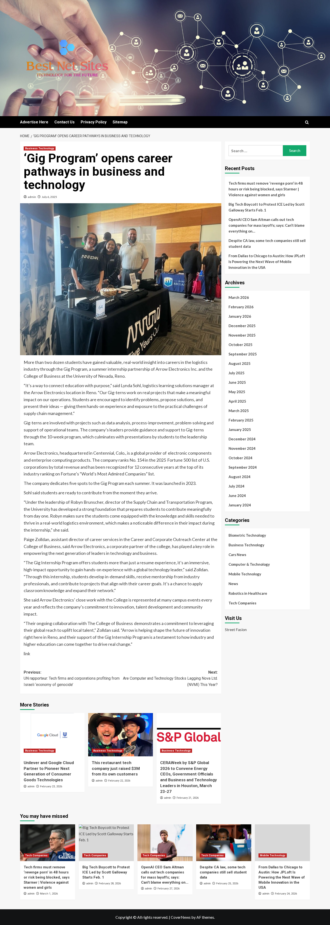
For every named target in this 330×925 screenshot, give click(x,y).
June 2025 (237, 382)
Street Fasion (236, 629)
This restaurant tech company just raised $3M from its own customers (116, 768)
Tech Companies (242, 603)
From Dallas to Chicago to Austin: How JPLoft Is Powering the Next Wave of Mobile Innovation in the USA (267, 262)
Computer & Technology (249, 564)
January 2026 (240, 316)
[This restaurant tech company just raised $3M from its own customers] (120, 734)
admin (32, 197)
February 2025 (241, 420)
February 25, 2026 (227, 883)
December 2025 (242, 325)
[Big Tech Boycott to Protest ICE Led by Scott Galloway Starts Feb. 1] (106, 842)
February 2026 (241, 307)
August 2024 (240, 476)
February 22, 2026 (119, 780)
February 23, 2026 (51, 786)
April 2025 (237, 401)
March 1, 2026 (49, 893)
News (233, 583)
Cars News (237, 554)
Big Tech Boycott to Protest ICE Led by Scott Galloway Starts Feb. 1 (267, 207)
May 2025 (237, 392)
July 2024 (236, 486)
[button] (307, 122)
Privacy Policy (94, 122)
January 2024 (240, 505)
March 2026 (239, 297)
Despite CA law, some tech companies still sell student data (267, 243)
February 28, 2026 (110, 883)
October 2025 (240, 344)
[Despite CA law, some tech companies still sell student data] (223, 842)
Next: (170, 678)
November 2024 (242, 448)
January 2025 (240, 429)
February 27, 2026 (168, 888)
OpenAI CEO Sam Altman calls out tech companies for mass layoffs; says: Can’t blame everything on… (267, 225)
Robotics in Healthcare (248, 593)
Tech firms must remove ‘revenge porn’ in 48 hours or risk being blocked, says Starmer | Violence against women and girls (266, 189)
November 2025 (242, 335)
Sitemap (120, 122)
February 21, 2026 (188, 797)
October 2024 (240, 458)
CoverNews (181, 917)
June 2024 (237, 495)
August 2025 (240, 363)
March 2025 (239, 410)
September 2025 (243, 354)
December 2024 (242, 439)
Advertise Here (34, 122)
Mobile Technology (245, 574)
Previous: (72, 678)
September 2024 (243, 467)
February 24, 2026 (286, 893)
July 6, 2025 (49, 197)
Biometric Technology (247, 535)
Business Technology (39, 148)
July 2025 (236, 373)
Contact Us (64, 122)
